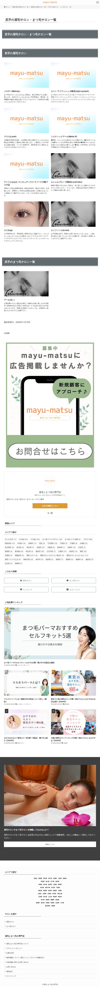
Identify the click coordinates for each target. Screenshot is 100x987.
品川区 (20, 547)
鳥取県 (60, 896)
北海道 (35, 878)
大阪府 (51, 547)
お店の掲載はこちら (50, 505)
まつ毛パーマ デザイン (52, 539)
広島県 (40, 896)
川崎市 (71, 547)
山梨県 (55, 884)
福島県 (69, 559)
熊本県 (43, 903)
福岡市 (59, 559)
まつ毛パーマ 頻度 (72, 539)
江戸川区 (51, 551)
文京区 (81, 547)
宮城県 (55, 878)
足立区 (8, 563)
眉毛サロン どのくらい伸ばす (52, 555)
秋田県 (45, 878)
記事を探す (10, 953)
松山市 (29, 551)
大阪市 (41, 547)
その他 (23, 539)
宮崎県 (47, 903)
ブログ (87, 539)
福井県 (49, 559)
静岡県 (45, 890)
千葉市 (63, 543)
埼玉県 (30, 547)
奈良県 (54, 893)
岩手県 (50, 878)
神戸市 (39, 559)
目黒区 (8, 555)
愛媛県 (52, 899)
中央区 (21, 543)
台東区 (83, 543)
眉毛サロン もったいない (77, 555)
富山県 (47, 881)
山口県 (50, 896)
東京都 (19, 551)
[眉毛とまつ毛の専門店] (50, 2)
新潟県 (43, 881)
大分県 (62, 903)
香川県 (43, 899)
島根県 (55, 896)
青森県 (40, 878)
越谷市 (89, 559)
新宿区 (8, 551)
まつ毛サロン (11, 926)
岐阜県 (61, 547)
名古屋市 (9, 547)
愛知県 (40, 890)
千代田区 (52, 543)
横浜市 (40, 551)
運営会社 (9, 971)
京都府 (49, 893)
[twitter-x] (48, 513)
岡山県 (45, 896)
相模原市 (19, 555)
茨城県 (40, 884)
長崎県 (52, 903)
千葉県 (73, 543)
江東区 (62, 551)
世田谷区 (10, 543)
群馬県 (50, 884)
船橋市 (79, 559)
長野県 (18, 563)
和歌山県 (59, 893)
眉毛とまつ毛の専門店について (17, 943)
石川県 (52, 881)
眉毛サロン (10, 921)
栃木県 (45, 884)
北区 (42, 543)
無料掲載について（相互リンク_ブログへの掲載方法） (25, 957)
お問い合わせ (11, 967)
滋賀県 (55, 890)
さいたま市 (10, 539)
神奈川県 (28, 559)
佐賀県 (57, 903)
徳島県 (47, 899)
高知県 (57, 899)
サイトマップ (11, 976)
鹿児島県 (47, 906)
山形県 (60, 878)
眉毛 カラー (32, 555)
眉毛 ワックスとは (13, 559)
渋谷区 (73, 551)
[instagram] (51, 513)
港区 (83, 551)
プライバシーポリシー (14, 948)
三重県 (60, 890)
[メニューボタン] (97, 2)
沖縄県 (53, 906)
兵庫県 (44, 893)
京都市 (32, 543)
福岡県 (38, 903)
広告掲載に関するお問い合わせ (17, 962)
